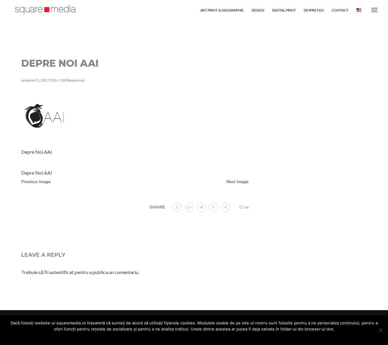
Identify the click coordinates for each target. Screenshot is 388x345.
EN (358, 10)
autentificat (61, 272)
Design (258, 10)
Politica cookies (218, 337)
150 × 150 (58, 80)
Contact (340, 10)
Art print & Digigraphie (222, 10)
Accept (164, 337)
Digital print (284, 10)
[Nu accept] (380, 330)
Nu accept (187, 337)
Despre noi (314, 10)
